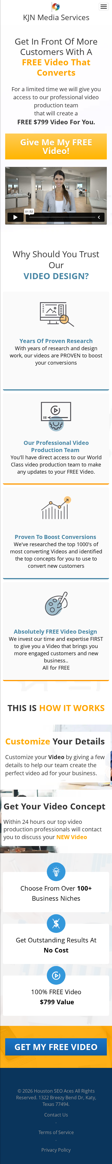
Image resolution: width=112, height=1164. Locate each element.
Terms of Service (56, 1132)
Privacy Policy (56, 1150)
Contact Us (56, 1115)
